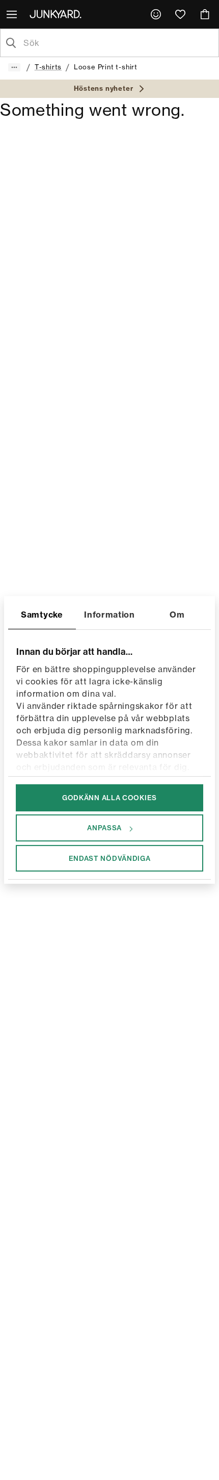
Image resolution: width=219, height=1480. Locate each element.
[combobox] (117, 43)
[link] (156, 14)
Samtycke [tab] (42, 614)
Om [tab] (177, 614)
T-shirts (48, 67)
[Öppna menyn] (13, 14)
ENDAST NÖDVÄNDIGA (110, 858)
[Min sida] (156, 14)
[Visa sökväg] (14, 67)
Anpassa (104, 828)
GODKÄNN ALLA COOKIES (109, 798)
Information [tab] (109, 614)
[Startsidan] (57, 14)
